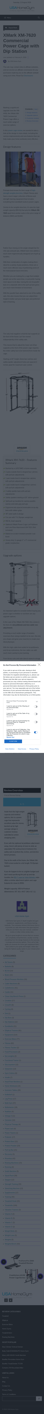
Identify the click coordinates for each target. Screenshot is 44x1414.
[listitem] (22, 701)
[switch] (35, 707)
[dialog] (22, 707)
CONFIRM (13, 741)
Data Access (22, 749)
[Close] (40, 665)
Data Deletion (10, 749)
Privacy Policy (34, 749)
